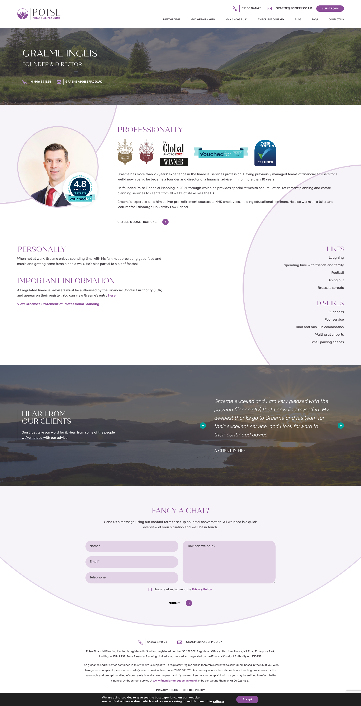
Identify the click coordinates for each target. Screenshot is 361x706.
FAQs (315, 19)
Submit (174, 603)
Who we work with (203, 19)
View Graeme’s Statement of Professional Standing (58, 304)
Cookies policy (194, 690)
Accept (247, 699)
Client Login (330, 9)
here (112, 295)
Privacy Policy (202, 589)
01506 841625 (252, 8)
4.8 (80, 184)
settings (218, 701)
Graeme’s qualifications (136, 222)
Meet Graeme (171, 19)
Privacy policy (167, 690)
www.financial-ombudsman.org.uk (175, 680)
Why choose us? (237, 19)
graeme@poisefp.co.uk (294, 8)
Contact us (336, 19)
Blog (298, 19)
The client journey (271, 19)
